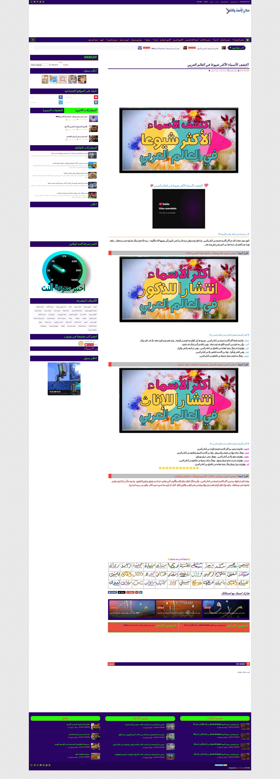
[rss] (43, 1)
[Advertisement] (70, 20)
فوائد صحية (93, 322)
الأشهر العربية (178, 39)
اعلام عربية (83, 314)
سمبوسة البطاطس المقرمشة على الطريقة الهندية (72, 744)
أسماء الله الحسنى (191, 39)
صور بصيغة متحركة (39, 318)
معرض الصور (112, 39)
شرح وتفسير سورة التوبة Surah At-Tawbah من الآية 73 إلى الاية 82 (216, 754)
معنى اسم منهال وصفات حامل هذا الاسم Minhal (124, 613)
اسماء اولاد (66, 310)
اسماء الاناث (103, 48)
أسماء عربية (47, 310)
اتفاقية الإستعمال (224, 2)
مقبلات (63, 326)
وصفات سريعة (92, 330)
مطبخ (148, 39)
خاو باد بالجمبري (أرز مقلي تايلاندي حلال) (76, 173)
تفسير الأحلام (205, 39)
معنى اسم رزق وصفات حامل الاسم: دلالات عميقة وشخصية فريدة (224, 613)
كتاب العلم (68, 322)
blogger (111, 664)
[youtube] (40, 1)
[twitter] (31, 1)
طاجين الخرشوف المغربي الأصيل (163, 48)
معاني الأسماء (92, 326)
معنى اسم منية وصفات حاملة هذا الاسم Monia (122, 48)
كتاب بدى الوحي (58, 322)
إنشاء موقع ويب (62, 314)
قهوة (101, 39)
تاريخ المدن (51, 314)
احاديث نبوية (77, 307)
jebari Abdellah (240, 768)
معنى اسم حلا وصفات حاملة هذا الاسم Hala (211, 253)
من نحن (217, 2)
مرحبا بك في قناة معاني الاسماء (44, 348)
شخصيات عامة (62, 318)
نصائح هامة (43, 326)
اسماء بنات (57, 310)
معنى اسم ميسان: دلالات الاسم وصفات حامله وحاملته (205, 476)
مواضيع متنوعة (136, 39)
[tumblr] (34, 765)
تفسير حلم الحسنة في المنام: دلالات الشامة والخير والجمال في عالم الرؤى (138, 744)
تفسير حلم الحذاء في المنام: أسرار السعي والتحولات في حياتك (69, 153)
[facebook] (37, 1)
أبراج (95, 307)
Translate (65, 65)
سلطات (77, 318)
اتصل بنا (211, 2)
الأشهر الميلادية (165, 39)
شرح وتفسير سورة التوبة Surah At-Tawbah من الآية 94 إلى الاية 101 (216, 734)
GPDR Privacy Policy (245, 2)
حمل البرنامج (93, 39)
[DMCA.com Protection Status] (221, 768)
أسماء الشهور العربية (90, 310)
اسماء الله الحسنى (77, 310)
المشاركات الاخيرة (85, 110)
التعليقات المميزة (53, 110)
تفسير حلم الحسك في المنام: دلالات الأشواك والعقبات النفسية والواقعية (139, 754)
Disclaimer (199, 2)
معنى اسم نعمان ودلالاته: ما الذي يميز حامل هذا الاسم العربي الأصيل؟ (178, 613)
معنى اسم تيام (71, 326)
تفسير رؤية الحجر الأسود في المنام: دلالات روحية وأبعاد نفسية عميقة (68, 183)
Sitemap (206, 2)
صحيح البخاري (51, 318)
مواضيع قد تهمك (53, 326)
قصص (85, 322)
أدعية (216, 39)
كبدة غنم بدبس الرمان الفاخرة (201, 48)
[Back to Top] (31, 765)
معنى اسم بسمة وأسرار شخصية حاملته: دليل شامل (206, 364)
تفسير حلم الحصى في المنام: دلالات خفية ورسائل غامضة (144, 724)
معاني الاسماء (239, 39)
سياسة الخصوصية (234, 2)
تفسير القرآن (225, 39)
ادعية (70, 307)
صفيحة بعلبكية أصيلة (82, 754)
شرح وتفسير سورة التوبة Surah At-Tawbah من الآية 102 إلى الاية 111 (216, 724)
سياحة (70, 318)
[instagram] (34, 1)
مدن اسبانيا (48, 322)
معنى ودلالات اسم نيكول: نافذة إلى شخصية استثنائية (72, 193)
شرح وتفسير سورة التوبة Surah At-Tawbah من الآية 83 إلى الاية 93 (216, 744)
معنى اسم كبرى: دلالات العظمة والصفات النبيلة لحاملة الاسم (70, 163)
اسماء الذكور (215, 71)
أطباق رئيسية (148, 48)
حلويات (84, 318)
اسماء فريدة (38, 310)
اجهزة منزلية (124, 39)
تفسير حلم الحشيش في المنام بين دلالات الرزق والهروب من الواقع (141, 734)
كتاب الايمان (77, 322)
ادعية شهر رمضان (61, 307)
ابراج (156, 39)
